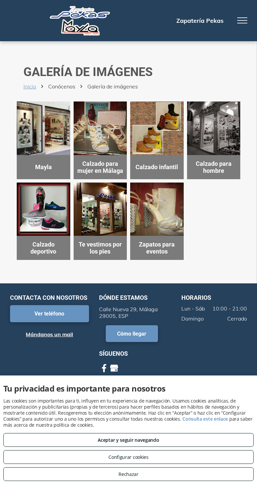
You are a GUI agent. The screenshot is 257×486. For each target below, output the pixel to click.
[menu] (242, 20)
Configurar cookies (128, 457)
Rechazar (128, 474)
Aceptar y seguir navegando (128, 440)
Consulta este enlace (205, 419)
